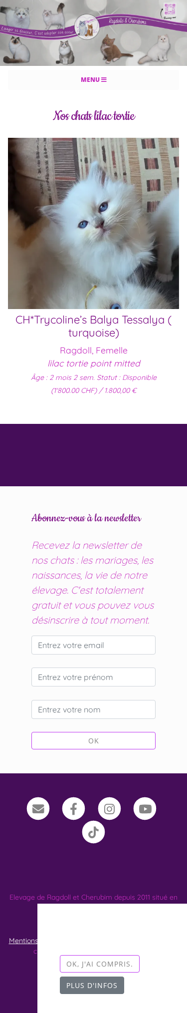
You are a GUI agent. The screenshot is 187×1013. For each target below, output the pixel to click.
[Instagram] (109, 807)
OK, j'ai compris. (99, 964)
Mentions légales (36, 940)
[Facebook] (73, 807)
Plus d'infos (92, 985)
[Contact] (38, 807)
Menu (91, 79)
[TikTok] (93, 831)
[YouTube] (145, 807)
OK (93, 740)
